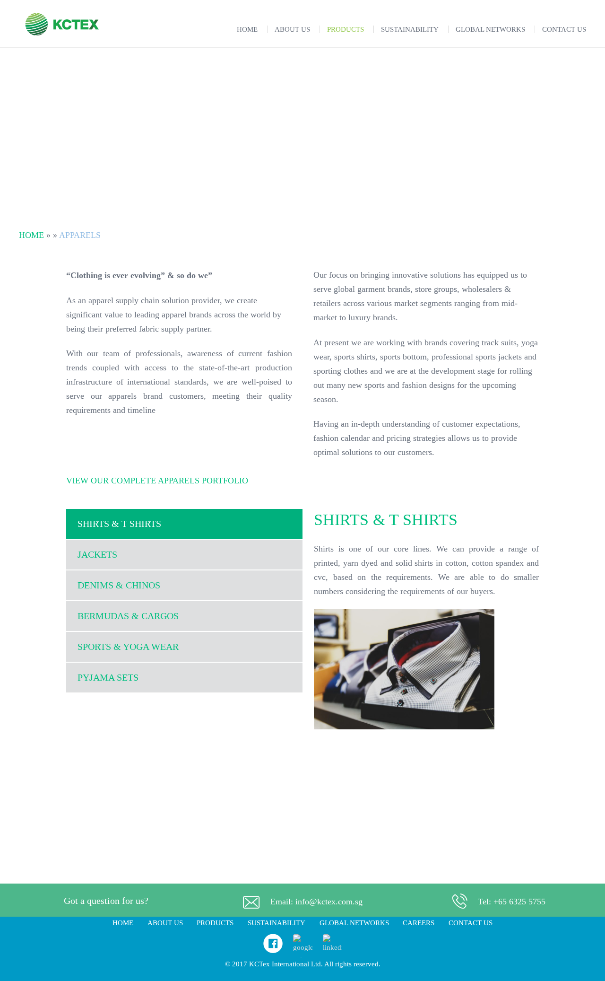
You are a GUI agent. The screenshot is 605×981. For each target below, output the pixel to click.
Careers (418, 923)
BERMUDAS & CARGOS (128, 616)
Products (215, 923)
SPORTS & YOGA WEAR (128, 646)
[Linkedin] (332, 947)
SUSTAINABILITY (276, 923)
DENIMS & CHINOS (119, 585)
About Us (165, 923)
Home (31, 235)
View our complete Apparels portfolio (157, 480)
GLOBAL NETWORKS (354, 923)
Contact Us (471, 923)
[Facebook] (273, 951)
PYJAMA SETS (108, 677)
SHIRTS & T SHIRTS (119, 523)
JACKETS (97, 554)
